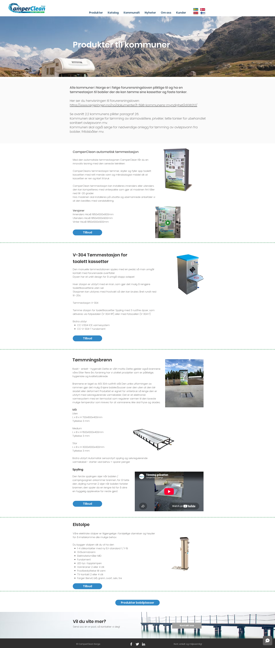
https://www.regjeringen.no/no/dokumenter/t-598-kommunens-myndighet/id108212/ (133, 105)
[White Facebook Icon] (131, 644)
